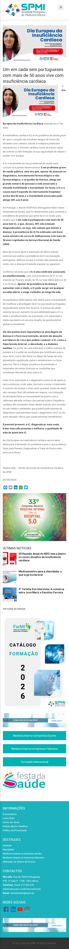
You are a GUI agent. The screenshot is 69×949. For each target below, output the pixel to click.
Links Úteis (9, 818)
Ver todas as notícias (14, 608)
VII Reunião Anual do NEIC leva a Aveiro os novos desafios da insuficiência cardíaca (42, 557)
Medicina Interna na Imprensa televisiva (23, 857)
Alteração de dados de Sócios (19, 861)
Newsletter (8, 849)
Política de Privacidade (15, 830)
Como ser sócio (11, 822)
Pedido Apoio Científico (15, 826)
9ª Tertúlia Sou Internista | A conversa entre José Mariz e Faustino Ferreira (41, 591)
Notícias (7, 845)
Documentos (10, 814)
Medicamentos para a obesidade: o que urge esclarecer (40, 573)
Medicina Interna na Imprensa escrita (22, 853)
